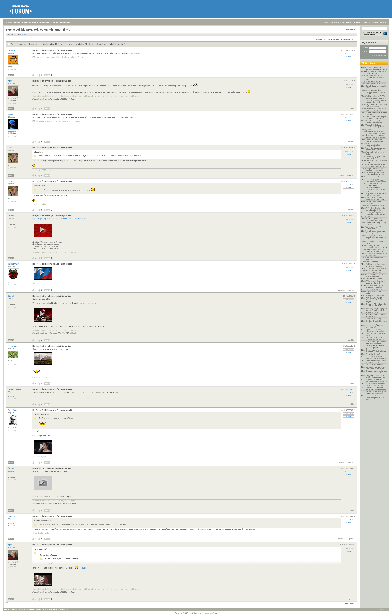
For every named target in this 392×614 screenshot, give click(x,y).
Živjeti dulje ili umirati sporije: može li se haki (376, 72)
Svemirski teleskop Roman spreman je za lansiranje (376, 165)
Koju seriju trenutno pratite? (376, 206)
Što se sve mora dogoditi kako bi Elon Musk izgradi (375, 136)
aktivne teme (346, 22)
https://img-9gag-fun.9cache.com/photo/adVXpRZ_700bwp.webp (59, 219)
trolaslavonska (14, 389)
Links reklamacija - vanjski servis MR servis (376, 361)
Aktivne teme (368, 63)
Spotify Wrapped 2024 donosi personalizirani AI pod (376, 68)
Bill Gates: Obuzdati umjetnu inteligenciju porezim (376, 101)
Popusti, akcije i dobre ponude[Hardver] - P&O (375, 126)
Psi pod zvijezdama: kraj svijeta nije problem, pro (375, 173)
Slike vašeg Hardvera (374, 289)
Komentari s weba (30, 22)
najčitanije (356, 22)
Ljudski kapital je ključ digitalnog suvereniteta (374, 140)
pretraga (383, 22)
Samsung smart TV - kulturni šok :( (374, 228)
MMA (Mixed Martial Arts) (375, 296)
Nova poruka (350, 29)
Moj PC (11, 75)
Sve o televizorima (373, 81)
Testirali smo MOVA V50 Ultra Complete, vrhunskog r (376, 380)
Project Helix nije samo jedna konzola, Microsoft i (375, 198)
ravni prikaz (334, 39)
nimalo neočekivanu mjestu (65, 86)
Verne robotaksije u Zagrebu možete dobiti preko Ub (376, 117)
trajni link (351, 75)
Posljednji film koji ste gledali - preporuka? (376, 254)
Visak (10, 114)
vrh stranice (383, 609)
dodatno (82, 568)
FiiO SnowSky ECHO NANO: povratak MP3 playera (374, 300)
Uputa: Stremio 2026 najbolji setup (376, 161)
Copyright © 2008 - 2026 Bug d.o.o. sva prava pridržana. (196, 613)
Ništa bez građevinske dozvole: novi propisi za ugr (376, 338)
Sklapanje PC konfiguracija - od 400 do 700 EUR (376, 305)
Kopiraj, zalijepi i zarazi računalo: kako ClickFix (375, 219)
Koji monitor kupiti (372, 177)
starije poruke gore (349, 39)
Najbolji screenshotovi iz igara (375, 292)
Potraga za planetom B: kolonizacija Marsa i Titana (376, 180)
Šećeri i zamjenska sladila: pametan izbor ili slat (376, 209)
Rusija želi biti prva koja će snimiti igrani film (105, 44)
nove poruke (366, 22)
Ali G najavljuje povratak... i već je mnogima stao (376, 145)
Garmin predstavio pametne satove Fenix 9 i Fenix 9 (376, 309)
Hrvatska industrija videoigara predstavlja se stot (375, 397)
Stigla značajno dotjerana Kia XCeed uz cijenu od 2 (375, 384)
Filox (10, 148)
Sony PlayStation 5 (373, 354)
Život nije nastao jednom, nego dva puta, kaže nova (375, 132)
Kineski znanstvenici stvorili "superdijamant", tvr (376, 232)
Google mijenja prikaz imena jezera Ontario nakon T (376, 122)
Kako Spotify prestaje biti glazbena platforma (375, 347)
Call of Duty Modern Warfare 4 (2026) (376, 113)
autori (375, 22)
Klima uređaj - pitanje (373, 319)
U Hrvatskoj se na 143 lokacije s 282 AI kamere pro (376, 357)
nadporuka (350, 175)
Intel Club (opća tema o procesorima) (374, 326)
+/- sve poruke (321, 39)
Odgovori (349, 54)
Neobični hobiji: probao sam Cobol (376, 153)
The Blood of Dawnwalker (375, 84)
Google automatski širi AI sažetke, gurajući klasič (375, 169)
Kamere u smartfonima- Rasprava (375, 258)
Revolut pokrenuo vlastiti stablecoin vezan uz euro (375, 376)
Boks (368, 216)
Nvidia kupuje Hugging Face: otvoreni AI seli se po (376, 388)
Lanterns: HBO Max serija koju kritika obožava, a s (375, 368)
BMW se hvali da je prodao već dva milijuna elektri (376, 282)
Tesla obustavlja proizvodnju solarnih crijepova (376, 275)
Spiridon (12, 516)
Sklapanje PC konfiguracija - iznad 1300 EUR (376, 157)
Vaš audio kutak (372, 312)
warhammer (13, 264)
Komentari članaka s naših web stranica (57, 22)
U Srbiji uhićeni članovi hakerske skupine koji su (375, 213)
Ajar (10, 81)
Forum (17, 22)
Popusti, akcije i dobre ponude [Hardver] (374, 184)
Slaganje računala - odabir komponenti (375, 315)
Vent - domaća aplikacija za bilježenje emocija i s (376, 149)
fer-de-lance (13, 346)
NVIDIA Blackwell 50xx (374, 365)
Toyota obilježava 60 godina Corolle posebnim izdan (376, 392)
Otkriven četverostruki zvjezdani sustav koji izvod (376, 351)
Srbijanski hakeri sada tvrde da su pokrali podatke (376, 372)
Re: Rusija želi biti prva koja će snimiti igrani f (52, 50)
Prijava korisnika (370, 42)
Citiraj (348, 57)
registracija (335, 22)
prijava (326, 22)
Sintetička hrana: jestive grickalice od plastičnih (375, 286)
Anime (368, 129)
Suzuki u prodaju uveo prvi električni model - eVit (376, 342)
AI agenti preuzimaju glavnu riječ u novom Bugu (376, 194)
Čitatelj (11, 216)
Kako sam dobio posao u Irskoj (375, 242)
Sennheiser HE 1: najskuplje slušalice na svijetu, (376, 105)
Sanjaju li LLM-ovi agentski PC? (376, 87)
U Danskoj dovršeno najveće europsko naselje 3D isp (375, 92)
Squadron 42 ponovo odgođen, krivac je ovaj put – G (376, 237)
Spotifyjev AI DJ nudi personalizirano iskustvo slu (376, 246)
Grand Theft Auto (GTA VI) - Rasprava (376, 224)
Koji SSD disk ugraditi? (374, 279)
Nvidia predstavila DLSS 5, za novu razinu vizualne (376, 97)
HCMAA (11, 50)
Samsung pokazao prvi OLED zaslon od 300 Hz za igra (376, 77)
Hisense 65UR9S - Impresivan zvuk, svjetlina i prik (376, 189)
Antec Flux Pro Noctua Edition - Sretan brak (374, 271)
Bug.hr (9, 22)
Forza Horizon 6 (372, 262)
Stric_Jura (13, 410)
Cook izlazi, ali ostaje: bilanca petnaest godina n (375, 330)
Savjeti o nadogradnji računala (373, 202)
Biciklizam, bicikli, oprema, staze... (375, 334)
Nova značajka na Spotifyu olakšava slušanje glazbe (376, 250)
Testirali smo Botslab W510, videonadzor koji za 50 (376, 109)
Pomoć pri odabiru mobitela (376, 268)
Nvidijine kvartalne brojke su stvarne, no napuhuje (376, 265)
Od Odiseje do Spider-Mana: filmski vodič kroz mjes (376, 322)
